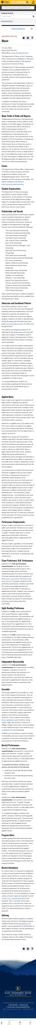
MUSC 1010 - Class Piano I (11, 579)
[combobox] (18, 7)
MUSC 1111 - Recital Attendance (14, 898)
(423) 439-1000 (13, 1005)
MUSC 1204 (6, 720)
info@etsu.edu (24, 1005)
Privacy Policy (12, 1007)
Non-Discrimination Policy (23, 1007)
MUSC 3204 (14, 720)
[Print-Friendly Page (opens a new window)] (28, 38)
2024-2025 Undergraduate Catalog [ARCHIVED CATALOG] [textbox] (17, 8)
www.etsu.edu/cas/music (20, 53)
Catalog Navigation (18, 29)
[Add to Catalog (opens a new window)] (23, 38)
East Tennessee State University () (5, 2)
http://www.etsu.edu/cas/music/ (13, 184)
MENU (33, 3)
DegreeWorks (23, 923)
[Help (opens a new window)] (32, 38)
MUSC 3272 (9, 730)
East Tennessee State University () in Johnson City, (18, 991)
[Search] (33, 16)
